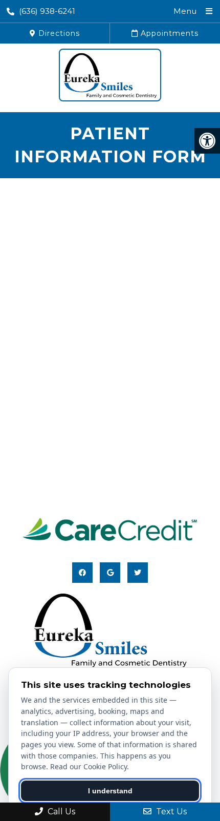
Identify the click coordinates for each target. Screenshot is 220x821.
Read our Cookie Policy (88, 766)
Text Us (170, 811)
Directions (58, 33)
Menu (184, 11)
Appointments (168, 33)
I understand (110, 791)
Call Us (60, 811)
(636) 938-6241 (47, 11)
